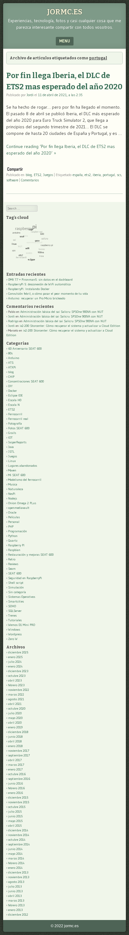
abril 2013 (15, 896)
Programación (17, 531)
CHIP (11, 377)
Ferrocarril (15, 414)
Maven (12, 470)
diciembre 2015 (18, 797)
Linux (12, 461)
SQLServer (15, 611)
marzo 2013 (16, 900)
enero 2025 (15, 657)
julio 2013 (15, 886)
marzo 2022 (16, 694)
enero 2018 (15, 746)
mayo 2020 (15, 718)
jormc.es (64, 11)
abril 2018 (15, 741)
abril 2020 (15, 723)
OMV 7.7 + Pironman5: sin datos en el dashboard (40, 280)
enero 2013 (15, 910)
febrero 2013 (16, 905)
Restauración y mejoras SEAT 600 (31, 555)
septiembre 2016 (19, 779)
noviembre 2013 (18, 877)
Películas (14, 517)
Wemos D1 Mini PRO (21, 625)
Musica (12, 484)
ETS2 (37, 175)
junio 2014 (15, 849)
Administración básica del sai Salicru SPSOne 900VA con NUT (61, 312)
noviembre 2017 (18, 751)
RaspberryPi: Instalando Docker (28, 289)
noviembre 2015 (18, 802)
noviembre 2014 (18, 835)
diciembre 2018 (18, 732)
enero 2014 (15, 868)
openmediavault (18, 508)
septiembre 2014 (19, 844)
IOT (10, 438)
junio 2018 (15, 737)
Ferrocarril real (18, 419)
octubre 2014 (16, 840)
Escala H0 (14, 400)
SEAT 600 (14, 573)
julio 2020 (15, 713)
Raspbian (14, 550)
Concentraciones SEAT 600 (26, 381)
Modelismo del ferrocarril (24, 480)
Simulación (16, 587)
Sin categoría (17, 592)
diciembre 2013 (18, 872)
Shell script (15, 583)
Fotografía (15, 423)
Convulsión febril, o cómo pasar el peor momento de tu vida (48, 294)
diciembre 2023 (18, 671)
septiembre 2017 (19, 755)
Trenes (12, 615)
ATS (10, 363)
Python (13, 536)
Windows (14, 629)
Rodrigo (13, 321)
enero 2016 (15, 793)
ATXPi (12, 367)
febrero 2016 (16, 788)
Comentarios (30, 180)
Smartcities (16, 601)
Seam (12, 569)
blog (29, 175)
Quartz (13, 541)
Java (11, 447)
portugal (109, 175)
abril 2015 (15, 826)
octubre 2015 (16, 807)
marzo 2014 (16, 858)
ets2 (88, 175)
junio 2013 (15, 891)
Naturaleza (15, 489)
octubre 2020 (16, 708)
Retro (11, 559)
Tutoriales (15, 620)
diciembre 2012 (18, 915)
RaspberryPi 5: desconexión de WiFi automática (39, 284)
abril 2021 (15, 704)
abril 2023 (15, 680)
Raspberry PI (16, 545)
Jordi (30, 95)
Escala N (14, 405)
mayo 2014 (15, 854)
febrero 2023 (16, 685)
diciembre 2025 (18, 652)
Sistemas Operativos (21, 597)
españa (78, 175)
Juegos (48, 175)
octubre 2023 (16, 676)
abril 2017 (15, 760)
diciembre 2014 (18, 830)
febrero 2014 (16, 863)
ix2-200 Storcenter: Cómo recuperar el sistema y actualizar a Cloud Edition (70, 326)
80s (10, 353)
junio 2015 (15, 816)
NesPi (11, 494)
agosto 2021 (16, 699)
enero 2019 (15, 727)
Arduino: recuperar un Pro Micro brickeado (36, 298)
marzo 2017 (16, 765)
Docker (12, 391)
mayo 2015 (15, 821)
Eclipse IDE (15, 395)
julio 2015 (15, 812)
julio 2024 (15, 662)
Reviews (13, 564)
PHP (10, 526)
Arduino (13, 358)
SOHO (12, 606)
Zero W (13, 639)
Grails (12, 433)
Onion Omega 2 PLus (22, 503)
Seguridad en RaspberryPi (25, 578)
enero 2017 (15, 769)
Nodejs (12, 498)
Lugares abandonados (22, 466)
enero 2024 (15, 666)
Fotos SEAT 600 (18, 428)
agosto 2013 (16, 882)
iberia (97, 175)
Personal (13, 522)
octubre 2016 (17, 774)
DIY (10, 386)
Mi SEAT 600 (16, 475)
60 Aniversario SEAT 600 (25, 349)
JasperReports (17, 442)
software (12, 180)
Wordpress (15, 634)
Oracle (12, 512)
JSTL (11, 452)
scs (119, 175)
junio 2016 (15, 783)
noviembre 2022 (18, 690)
